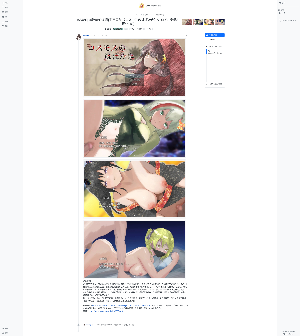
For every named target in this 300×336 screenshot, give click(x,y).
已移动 (108, 29)
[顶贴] (173, 317)
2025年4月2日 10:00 (100, 35)
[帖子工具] (186, 317)
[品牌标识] (141, 5)
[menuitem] (288, 3)
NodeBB (292, 331)
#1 (187, 35)
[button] (11, 328)
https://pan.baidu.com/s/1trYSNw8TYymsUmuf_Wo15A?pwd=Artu (121, 305)
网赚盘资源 (118, 29)
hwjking (86, 35)
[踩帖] (181, 317)
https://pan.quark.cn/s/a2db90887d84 (106, 311)
